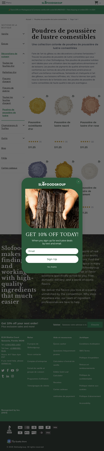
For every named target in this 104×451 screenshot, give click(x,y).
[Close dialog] (78, 181)
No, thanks (52, 267)
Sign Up (52, 259)
